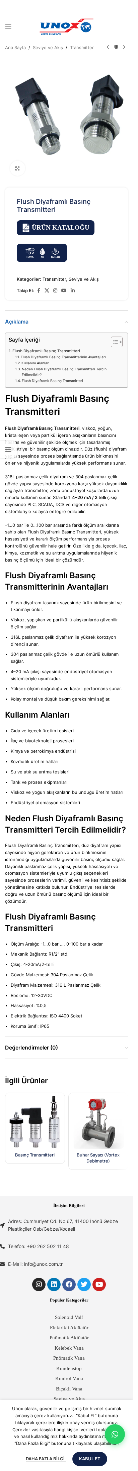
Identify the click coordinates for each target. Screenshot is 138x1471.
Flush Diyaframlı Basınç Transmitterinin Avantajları (63, 357)
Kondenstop (69, 1368)
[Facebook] (69, 1284)
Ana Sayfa (15, 47)
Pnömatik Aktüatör (69, 1337)
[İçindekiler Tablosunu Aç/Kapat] (113, 342)
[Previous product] (108, 47)
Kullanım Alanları (35, 363)
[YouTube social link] (64, 290)
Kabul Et (89, 1458)
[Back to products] (116, 47)
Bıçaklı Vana (69, 1388)
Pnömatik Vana (69, 1358)
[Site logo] (66, 26)
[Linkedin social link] (73, 290)
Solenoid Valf (69, 1317)
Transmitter (82, 47)
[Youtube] (99, 1284)
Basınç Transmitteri (35, 1154)
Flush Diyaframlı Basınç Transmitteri (46, 351)
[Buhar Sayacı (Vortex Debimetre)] (98, 1122)
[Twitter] (84, 1284)
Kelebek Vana (69, 1348)
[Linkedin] (54, 1284)
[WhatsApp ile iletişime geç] (115, 1434)
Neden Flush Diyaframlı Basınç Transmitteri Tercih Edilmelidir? (64, 372)
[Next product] (124, 47)
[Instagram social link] (55, 290)
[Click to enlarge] (17, 168)
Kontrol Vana (69, 1378)
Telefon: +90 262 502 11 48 (38, 1246)
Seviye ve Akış (48, 47)
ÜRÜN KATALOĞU (60, 227)
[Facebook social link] (38, 290)
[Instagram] (39, 1284)
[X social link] (47, 290)
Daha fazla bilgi (46, 1458)
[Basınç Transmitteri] (35, 1122)
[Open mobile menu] (8, 26)
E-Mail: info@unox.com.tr (35, 1264)
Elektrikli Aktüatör (69, 1327)
